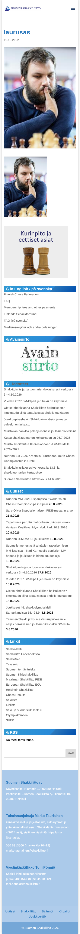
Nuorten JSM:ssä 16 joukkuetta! (27, 539)
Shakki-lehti (14, 649)
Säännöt (47, 911)
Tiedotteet (19, 384)
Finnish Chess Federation (21, 294)
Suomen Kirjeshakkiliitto (22, 674)
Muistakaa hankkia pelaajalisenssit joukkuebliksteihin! (40, 431)
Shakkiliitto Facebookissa (23, 654)
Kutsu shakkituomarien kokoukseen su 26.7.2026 (37, 437)
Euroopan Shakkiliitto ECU (23, 684)
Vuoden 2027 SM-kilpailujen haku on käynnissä (35, 401)
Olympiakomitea (17, 715)
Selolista (11, 700)
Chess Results (15, 694)
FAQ (7, 301)
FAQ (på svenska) (16, 320)
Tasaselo (12, 664)
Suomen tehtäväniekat (21, 669)
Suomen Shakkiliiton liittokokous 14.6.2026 (32, 479)
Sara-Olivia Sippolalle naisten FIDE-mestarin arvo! (40, 510)
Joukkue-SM (38, 916)
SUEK (10, 720)
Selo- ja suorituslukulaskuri (24, 710)
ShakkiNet (13, 659)
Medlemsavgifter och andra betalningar (30, 327)
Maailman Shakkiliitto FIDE (24, 679)
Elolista (11, 705)
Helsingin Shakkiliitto (19, 689)
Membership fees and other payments (29, 307)
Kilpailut (64, 911)
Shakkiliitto (28, 911)
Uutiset (10, 911)
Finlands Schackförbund (20, 314)
